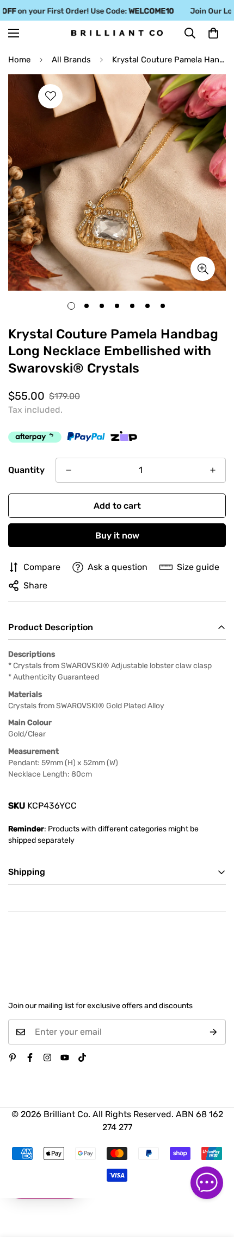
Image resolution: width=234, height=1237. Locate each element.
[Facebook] (30, 1057)
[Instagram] (47, 1057)
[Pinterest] (12, 1057)
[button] (213, 33)
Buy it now (117, 535)
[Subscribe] (213, 1032)
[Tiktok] (82, 1057)
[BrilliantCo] (117, 33)
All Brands (71, 60)
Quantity (26, 470)
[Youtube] (64, 1057)
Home (19, 60)
